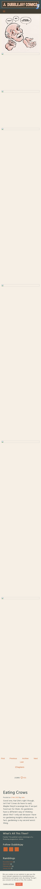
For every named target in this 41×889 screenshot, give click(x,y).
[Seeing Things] (22, 762)
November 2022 (8, 862)
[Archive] (25, 758)
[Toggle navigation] (4, 11)
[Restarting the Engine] (3, 758)
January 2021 (7, 868)
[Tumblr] (11, 851)
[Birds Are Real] (13, 758)
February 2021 (7, 866)
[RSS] (17, 851)
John (23, 797)
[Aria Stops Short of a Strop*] (36, 758)
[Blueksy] (5, 851)
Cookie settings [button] (8, 884)
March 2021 (6, 864)
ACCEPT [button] (19, 884)
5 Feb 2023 (15, 797)
